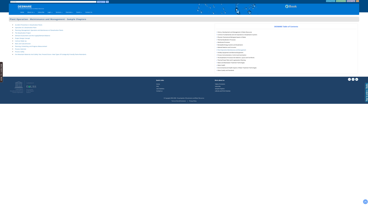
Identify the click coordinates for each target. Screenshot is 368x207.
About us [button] (30, 12)
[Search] (107, 2)
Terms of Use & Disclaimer (179, 101)
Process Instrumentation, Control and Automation (232, 55)
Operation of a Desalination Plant (25, 27)
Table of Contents (220, 84)
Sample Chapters (220, 89)
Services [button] (58, 12)
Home (22, 12)
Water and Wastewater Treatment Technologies (231, 63)
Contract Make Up (21, 41)
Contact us (159, 91)
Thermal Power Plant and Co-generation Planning (232, 60)
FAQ (157, 86)
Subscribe (41, 12)
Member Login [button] (351, 1)
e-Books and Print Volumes (222, 91)
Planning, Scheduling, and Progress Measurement (31, 46)
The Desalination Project (23, 33)
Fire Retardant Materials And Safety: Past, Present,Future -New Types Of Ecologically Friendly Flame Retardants (50, 54)
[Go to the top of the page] (364, 202)
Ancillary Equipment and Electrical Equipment (230, 52)
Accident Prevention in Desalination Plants (28, 25)
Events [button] (78, 12)
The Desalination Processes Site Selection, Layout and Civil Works (236, 57)
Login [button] (49, 12)
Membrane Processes (224, 42)
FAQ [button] (357, 1)
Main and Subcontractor (23, 44)
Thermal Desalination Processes (227, 40)
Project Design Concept (22, 38)
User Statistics (160, 89)
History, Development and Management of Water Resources (235, 32)
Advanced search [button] (341, 1)
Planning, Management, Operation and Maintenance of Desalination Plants (39, 30)
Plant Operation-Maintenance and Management (232, 50)
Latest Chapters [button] (330, 1)
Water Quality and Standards (226, 70)
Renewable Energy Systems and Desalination (230, 45)
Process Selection (20, 49)
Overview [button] (69, 12)
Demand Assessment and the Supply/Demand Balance (32, 36)
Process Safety (19, 52)
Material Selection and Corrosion (227, 47)
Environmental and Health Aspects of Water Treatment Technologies (237, 68)
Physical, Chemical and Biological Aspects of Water (232, 37)
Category (100, 2)
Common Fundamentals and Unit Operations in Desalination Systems (237, 35)
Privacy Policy (192, 101)
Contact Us (88, 12)
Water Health (221, 65)
